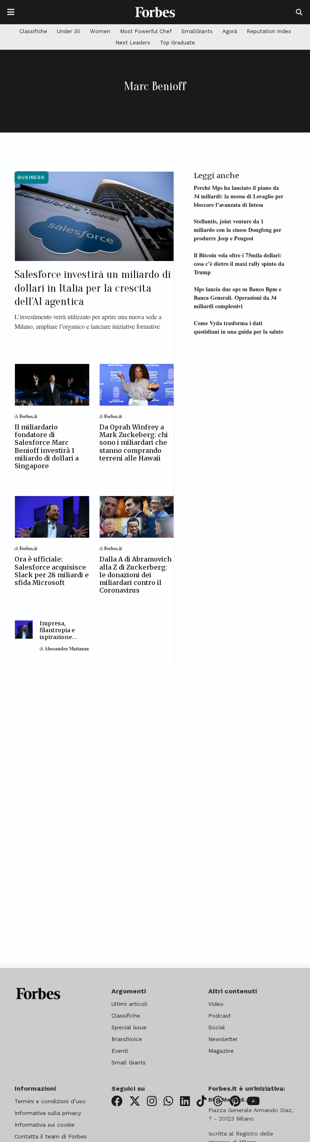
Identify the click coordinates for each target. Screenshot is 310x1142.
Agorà (229, 31)
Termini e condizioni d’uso (50, 1101)
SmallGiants (197, 31)
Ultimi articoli (129, 1004)
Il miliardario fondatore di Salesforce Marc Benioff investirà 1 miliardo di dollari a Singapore (47, 446)
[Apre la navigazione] (11, 12)
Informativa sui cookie (45, 1124)
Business (31, 177)
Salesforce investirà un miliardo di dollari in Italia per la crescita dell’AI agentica (93, 288)
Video (216, 1004)
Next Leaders (132, 43)
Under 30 (68, 31)
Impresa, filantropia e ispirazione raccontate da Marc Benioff (59, 637)
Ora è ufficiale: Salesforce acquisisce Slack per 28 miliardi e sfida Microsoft (52, 571)
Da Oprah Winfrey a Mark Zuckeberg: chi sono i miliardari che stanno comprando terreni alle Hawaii (133, 442)
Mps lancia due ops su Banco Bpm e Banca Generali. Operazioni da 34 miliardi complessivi (237, 297)
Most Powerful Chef (146, 31)
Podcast (219, 1015)
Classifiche (33, 31)
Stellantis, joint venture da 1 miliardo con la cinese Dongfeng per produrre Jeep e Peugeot (237, 229)
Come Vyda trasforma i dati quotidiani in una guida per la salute (238, 327)
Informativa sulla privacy (48, 1113)
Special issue (129, 1027)
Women (100, 31)
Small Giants (128, 1062)
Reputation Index (269, 31)
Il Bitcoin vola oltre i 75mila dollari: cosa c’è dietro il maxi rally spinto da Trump (239, 263)
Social (216, 1027)
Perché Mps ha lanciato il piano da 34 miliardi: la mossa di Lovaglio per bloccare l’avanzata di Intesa (238, 196)
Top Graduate (177, 43)
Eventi (119, 1050)
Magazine (221, 1050)
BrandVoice (126, 1039)
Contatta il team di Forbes (51, 1136)
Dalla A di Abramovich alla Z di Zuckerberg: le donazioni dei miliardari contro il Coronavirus (135, 574)
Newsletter (223, 1039)
